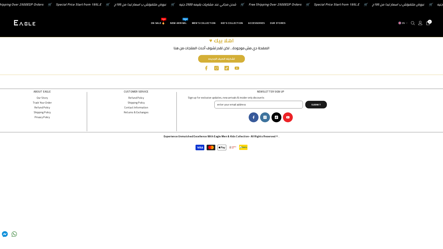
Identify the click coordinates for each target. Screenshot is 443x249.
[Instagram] (216, 68)
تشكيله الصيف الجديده (221, 59)
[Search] (413, 23)
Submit (316, 104)
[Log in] (420, 23)
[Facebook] (206, 68)
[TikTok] (226, 68)
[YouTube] (237, 68)
